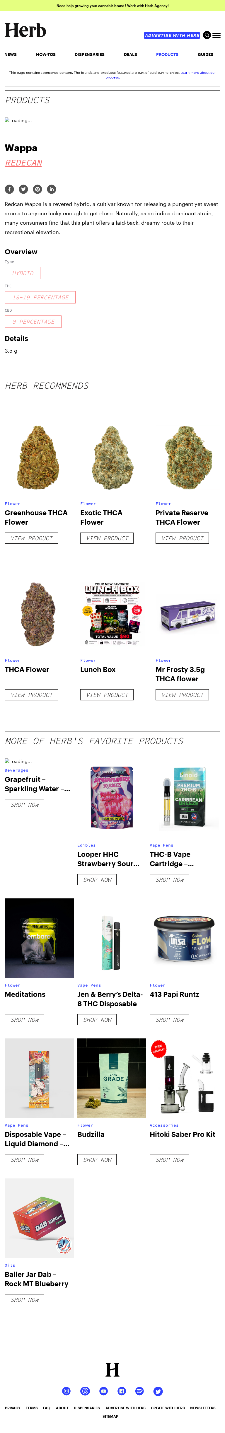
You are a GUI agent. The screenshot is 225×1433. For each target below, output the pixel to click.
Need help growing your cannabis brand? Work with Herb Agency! (113, 6)
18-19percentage (40, 297)
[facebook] (9, 190)
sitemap (110, 1416)
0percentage (33, 321)
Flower (13, 503)
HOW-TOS (46, 54)
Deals (130, 54)
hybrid (22, 273)
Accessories (164, 1125)
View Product (31, 538)
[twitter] (23, 190)
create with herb (168, 1408)
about (62, 1408)
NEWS (10, 54)
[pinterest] (37, 190)
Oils (10, 1265)
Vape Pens (161, 845)
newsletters (203, 1408)
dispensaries (87, 1408)
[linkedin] (51, 190)
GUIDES (205, 54)
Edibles (86, 845)
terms (32, 1408)
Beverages (16, 770)
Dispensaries (90, 54)
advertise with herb (172, 35)
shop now (24, 804)
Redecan (23, 162)
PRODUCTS (167, 54)
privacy (13, 1408)
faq (46, 1408)
